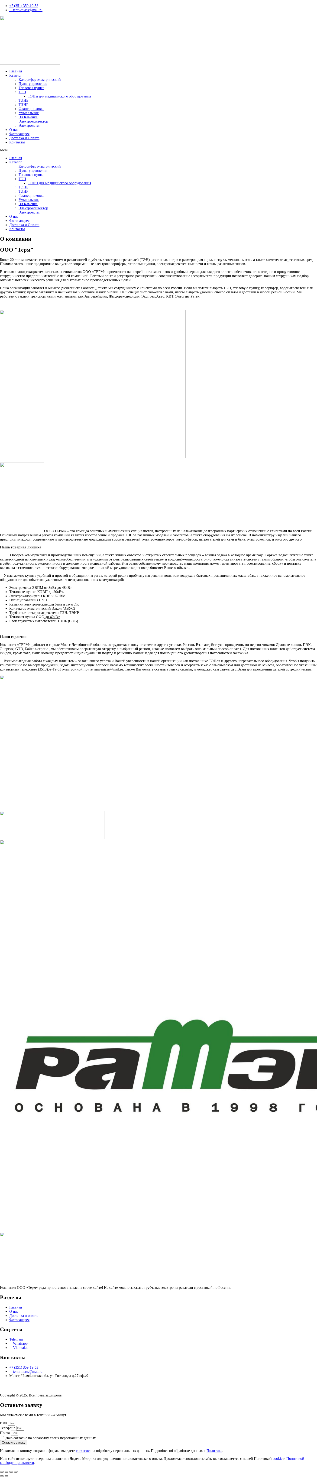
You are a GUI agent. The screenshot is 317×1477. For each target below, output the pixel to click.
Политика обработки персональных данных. (35, 1387)
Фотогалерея (19, 134)
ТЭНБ (23, 100)
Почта (5, 1433)
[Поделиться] (11, 1472)
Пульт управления (33, 84)
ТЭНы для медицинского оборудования (59, 96)
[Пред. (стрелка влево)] (2, 1476)
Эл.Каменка (28, 117)
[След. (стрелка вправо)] (6, 1476)
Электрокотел (29, 125)
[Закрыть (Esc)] (16, 1472)
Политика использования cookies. (173, 1387)
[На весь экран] (6, 1472)
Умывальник (29, 113)
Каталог (15, 75)
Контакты (17, 142)
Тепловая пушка (31, 88)
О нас (13, 130)
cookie (277, 1459)
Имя (4, 1423)
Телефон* (8, 1428)
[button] (158, 150)
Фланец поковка (31, 109)
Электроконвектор (33, 121)
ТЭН (22, 92)
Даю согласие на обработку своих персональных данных (51, 1438)
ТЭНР (23, 105)
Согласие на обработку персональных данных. (109, 1387)
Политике (214, 1451)
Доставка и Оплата (24, 138)
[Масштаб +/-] (2, 1472)
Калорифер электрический (40, 79)
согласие (83, 1451)
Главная (15, 71)
